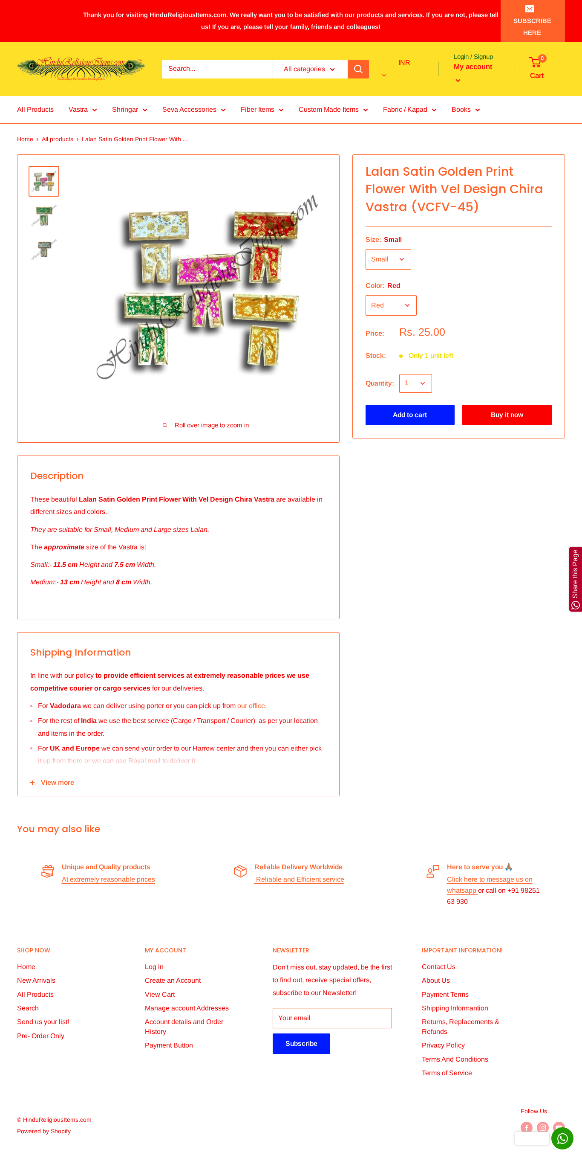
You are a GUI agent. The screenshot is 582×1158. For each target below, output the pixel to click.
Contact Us (438, 966)
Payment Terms (445, 994)
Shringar (125, 109)
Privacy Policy (443, 1045)
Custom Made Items (329, 109)
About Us (436, 980)
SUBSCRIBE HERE (532, 26)
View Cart (160, 994)
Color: (383, 285)
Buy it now (507, 414)
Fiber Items (257, 109)
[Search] (358, 69)
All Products (35, 109)
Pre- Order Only (40, 1035)
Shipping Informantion (455, 1008)
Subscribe (301, 1043)
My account (473, 67)
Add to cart (410, 414)
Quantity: (380, 383)
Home (25, 139)
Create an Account (173, 980)
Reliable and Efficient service (299, 879)
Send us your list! (43, 1021)
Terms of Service (447, 1073)
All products (57, 139)
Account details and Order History (184, 1026)
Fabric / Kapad (405, 109)
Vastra (78, 109)
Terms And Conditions (455, 1059)
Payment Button (169, 1045)
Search (28, 1008)
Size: (384, 239)
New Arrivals (36, 980)
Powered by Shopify (44, 1131)
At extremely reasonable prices (108, 879)
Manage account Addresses (187, 1008)
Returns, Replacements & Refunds (460, 1026)
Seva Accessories (189, 109)
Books (461, 109)
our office (251, 705)
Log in (154, 966)
